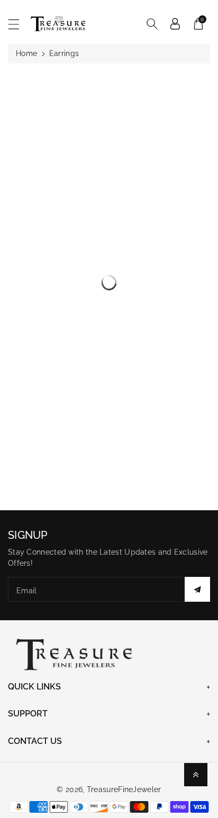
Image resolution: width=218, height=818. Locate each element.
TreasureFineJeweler (124, 789)
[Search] (152, 23)
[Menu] (18, 24)
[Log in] (175, 23)
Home (26, 53)
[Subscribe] (197, 589)
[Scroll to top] (195, 774)
